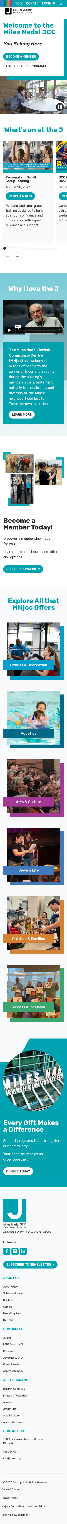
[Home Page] (19, 11)
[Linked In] (23, 1251)
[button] (60, 11)
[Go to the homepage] (14, 1214)
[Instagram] (15, 1251)
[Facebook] (6, 1251)
